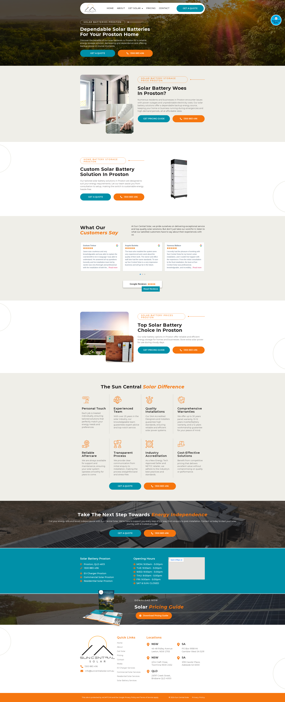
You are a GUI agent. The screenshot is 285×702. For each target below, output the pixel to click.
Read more (113, 267)
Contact (164, 8)
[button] (140, 274)
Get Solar (134, 8)
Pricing (151, 8)
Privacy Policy (198, 697)
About (121, 8)
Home (110, 8)
